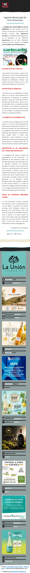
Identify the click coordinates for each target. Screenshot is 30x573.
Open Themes (14, 571)
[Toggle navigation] (26, 4)
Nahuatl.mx (22, 571)
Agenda (19, 234)
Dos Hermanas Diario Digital (14, 566)
